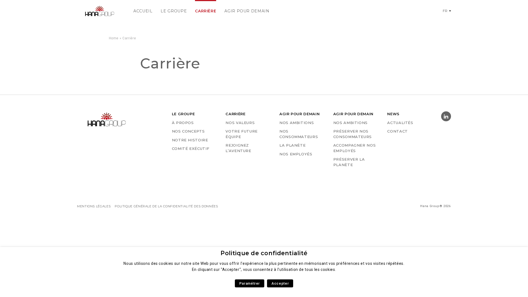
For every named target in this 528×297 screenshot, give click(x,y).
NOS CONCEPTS (188, 131)
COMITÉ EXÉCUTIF (191, 148)
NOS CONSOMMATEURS (298, 134)
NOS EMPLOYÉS (295, 154)
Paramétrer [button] (249, 283)
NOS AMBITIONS (296, 122)
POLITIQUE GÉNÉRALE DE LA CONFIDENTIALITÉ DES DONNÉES (166, 206)
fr (445, 11)
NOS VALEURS (240, 122)
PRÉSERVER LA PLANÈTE (349, 162)
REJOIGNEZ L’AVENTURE (238, 148)
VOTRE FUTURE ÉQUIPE (242, 134)
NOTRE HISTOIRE (190, 140)
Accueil (142, 11)
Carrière (205, 11)
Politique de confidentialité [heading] (264, 253)
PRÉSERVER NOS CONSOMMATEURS (352, 134)
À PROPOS (183, 122)
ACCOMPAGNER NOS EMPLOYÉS (354, 148)
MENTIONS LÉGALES (94, 206)
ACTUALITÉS (400, 122)
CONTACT (397, 131)
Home (114, 38)
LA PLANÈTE (292, 145)
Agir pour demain (246, 11)
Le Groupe (174, 11)
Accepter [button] (280, 283)
